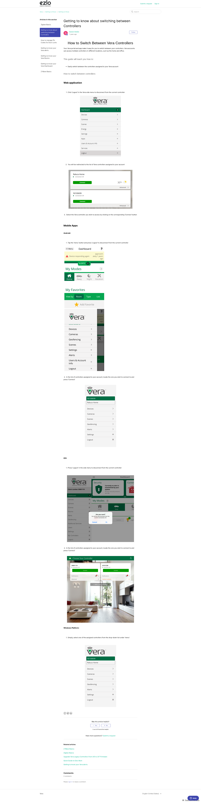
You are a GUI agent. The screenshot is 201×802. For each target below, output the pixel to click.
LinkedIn (71, 713)
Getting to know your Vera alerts (48, 49)
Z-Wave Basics (46, 72)
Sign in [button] (157, 3)
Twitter (68, 713)
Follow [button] (133, 32)
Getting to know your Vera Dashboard (48, 65)
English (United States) (150, 794)
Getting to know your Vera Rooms (48, 57)
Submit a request (146, 3)
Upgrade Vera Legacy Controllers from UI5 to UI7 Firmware (85, 757)
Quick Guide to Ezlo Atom (73, 761)
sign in (70, 782)
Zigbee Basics (46, 25)
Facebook (65, 713)
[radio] (95, 725)
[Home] (45, 6)
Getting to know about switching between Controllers (49, 32)
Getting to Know (50, 12)
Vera (41, 12)
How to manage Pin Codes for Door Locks (49, 41)
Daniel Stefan (74, 32)
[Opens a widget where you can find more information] (193, 798)
